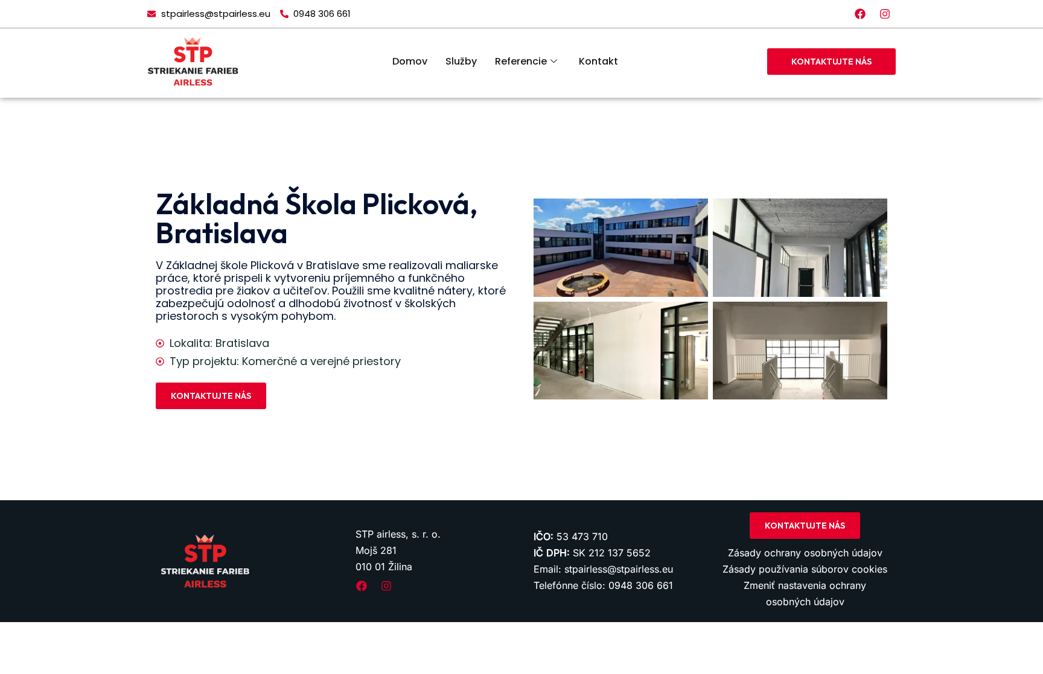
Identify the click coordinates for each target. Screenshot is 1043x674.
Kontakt (598, 61)
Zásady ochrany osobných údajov (805, 553)
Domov (409, 61)
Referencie (521, 61)
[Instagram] (885, 14)
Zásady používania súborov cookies (804, 569)
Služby (461, 61)
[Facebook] (860, 14)
